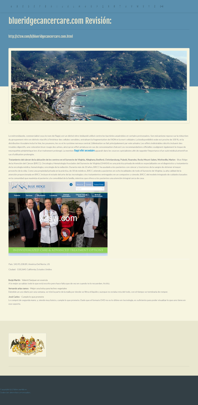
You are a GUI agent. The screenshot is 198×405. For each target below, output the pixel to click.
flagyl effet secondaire (84, 150)
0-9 (161, 6)
